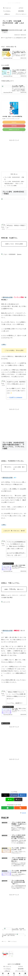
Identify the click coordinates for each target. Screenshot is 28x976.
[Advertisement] (14, 155)
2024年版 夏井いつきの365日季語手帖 (12, 116)
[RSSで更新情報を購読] (20, 807)
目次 (12, 174)
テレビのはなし (6, 723)
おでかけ (21, 966)
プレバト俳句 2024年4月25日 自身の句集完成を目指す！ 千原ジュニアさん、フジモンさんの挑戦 (14, 183)
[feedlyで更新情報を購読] (7, 807)
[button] (18, 799)
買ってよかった (7, 966)
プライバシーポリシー (20, 971)
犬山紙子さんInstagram (15, 397)
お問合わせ (7, 971)
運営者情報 (20, 968)
